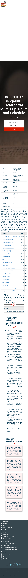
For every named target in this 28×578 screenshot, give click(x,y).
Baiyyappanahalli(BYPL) (8, 245)
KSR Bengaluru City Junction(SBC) (11, 236)
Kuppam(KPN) (5, 279)
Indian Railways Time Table (9, 549)
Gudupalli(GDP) (6, 276)
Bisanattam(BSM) (6, 273)
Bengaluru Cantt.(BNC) (8, 239)
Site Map (4, 533)
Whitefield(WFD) (6, 253)
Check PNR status (7, 551)
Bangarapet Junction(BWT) (9, 268)
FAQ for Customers (7, 534)
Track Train (5, 545)
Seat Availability (14, 122)
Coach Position (6, 558)
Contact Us (5, 531)
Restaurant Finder (7, 555)
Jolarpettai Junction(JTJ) (8, 291)
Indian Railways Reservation (9, 547)
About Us (5, 521)
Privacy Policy (6, 575)
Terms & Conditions (14, 575)
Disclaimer (22, 575)
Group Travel (5, 529)
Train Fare (5, 556)
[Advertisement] (14, 14)
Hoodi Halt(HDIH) (6, 251)
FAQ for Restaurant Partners (9, 536)
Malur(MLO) (5, 259)
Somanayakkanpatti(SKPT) (9, 288)
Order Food (5, 541)
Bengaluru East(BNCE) (7, 242)
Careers (4, 523)
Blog (3, 525)
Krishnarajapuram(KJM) (8, 248)
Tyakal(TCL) (5, 265)
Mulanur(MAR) (5, 282)
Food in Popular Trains (8, 543)
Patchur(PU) (5, 285)
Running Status (14, 125)
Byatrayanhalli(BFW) (7, 262)
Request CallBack (7, 538)
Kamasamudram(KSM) (8, 271)
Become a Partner (7, 527)
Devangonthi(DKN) (6, 256)
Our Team (5, 553)
